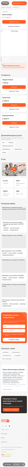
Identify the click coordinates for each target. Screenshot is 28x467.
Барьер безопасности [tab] (7, 145)
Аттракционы (17, 355)
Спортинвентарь (16, 352)
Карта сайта (3, 451)
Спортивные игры (6, 355)
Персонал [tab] (11, 142)
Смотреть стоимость (14, 26)
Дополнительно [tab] (6, 149)
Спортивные (5, 352)
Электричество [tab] (18, 149)
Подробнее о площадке (11, 409)
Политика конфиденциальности (8, 449)
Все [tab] (3, 142)
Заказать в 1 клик (14, 22)
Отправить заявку (14, 339)
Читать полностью (7, 389)
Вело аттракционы (6, 358)
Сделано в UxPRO (5, 429)
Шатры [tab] (4, 152)
